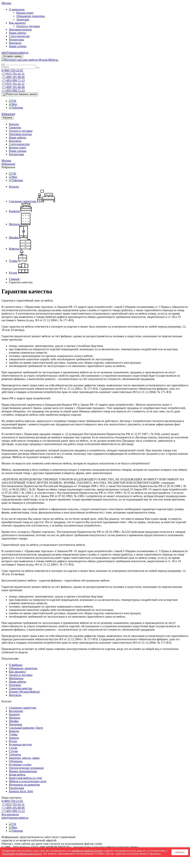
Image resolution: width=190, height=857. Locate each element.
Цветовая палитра (20, 29)
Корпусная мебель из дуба (25, 777)
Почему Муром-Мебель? (24, 691)
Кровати (14, 714)
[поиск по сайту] (38, 67)
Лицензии (22, 19)
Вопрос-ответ (25, 12)
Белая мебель (17, 774)
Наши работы (17, 32)
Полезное (15, 685)
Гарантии (15, 127)
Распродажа (16, 39)
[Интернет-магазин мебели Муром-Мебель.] (29, 59)
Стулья (13, 751)
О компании (16, 9)
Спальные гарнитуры (22, 707)
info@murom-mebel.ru (14, 52)
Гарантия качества (20, 688)
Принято (179, 852)
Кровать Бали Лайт (21, 791)
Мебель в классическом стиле (27, 781)
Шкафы (14, 721)
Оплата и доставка (28, 26)
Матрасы (14, 717)
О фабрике (15, 664)
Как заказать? (17, 22)
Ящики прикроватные (23, 771)
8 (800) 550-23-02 (12, 70)
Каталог (14, 124)
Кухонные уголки (20, 764)
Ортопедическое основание (26, 767)
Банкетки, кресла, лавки (24, 757)
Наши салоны (17, 46)
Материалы (16, 678)
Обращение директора (30, 16)
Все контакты (10, 814)
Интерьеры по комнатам (24, 784)
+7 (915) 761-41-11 (12, 73)
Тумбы (13, 734)
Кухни (13, 741)
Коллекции (16, 711)
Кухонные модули (20, 744)
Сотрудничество (19, 36)
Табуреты (15, 754)
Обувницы (15, 761)
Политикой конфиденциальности (22, 853)
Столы (13, 747)
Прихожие (15, 724)
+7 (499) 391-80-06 (13, 77)
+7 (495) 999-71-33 (13, 80)
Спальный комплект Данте (26, 727)
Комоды (14, 731)
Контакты (15, 42)
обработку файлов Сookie (87, 850)
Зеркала (14, 737)
